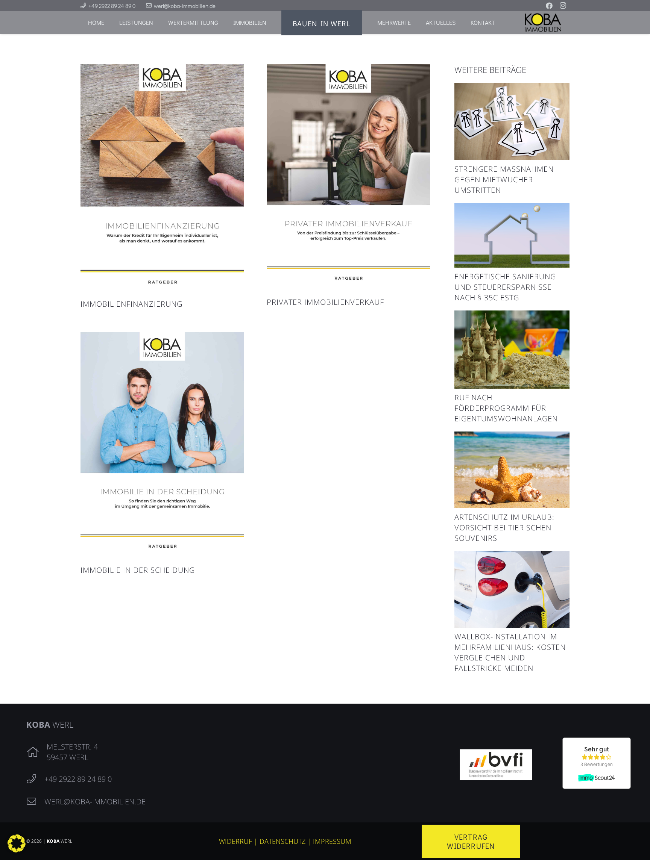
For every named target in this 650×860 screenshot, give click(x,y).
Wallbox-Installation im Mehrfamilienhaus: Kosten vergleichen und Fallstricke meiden (510, 652)
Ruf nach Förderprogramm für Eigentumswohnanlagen (506, 408)
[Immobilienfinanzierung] (162, 69)
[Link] (547, 22)
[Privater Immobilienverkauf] (348, 69)
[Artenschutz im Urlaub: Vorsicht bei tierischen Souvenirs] (512, 437)
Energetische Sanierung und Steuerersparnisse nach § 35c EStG (505, 287)
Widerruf (235, 841)
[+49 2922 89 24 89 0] (35, 779)
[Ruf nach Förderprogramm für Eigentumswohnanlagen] (512, 316)
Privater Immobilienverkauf (325, 302)
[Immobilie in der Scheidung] (162, 337)
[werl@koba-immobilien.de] (35, 801)
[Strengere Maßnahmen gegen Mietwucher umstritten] (512, 89)
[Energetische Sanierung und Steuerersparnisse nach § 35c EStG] (512, 208)
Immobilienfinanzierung (131, 304)
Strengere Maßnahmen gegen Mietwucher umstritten (504, 179)
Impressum (332, 841)
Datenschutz (282, 841)
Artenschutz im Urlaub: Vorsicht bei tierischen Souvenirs (504, 527)
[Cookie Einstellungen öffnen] (17, 849)
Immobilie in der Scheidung (137, 570)
